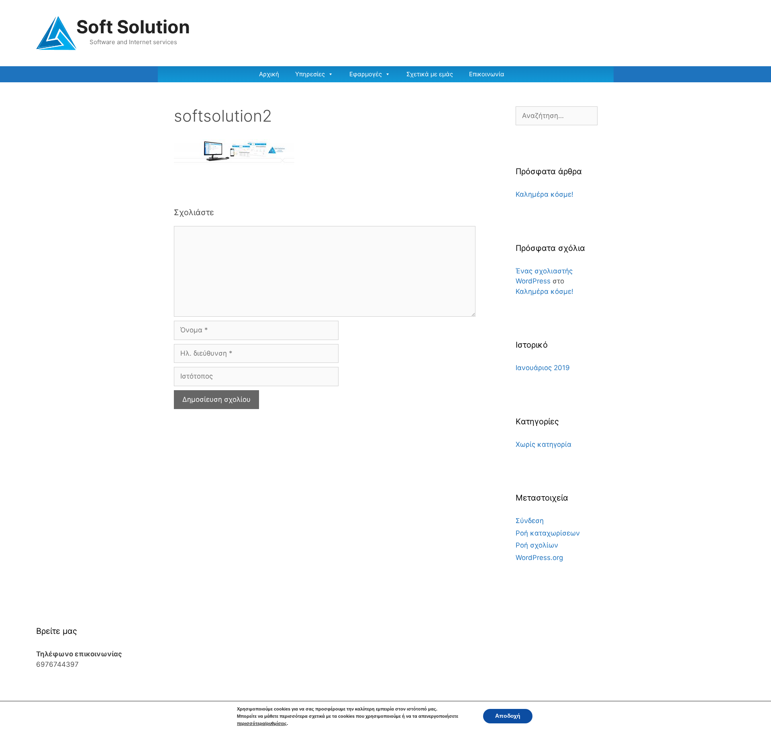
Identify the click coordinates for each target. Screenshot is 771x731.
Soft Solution (133, 27)
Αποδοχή (507, 716)
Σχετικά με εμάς (429, 74)
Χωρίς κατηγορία (543, 444)
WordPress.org (539, 558)
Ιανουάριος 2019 (543, 368)
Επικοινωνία (486, 74)
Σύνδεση (530, 521)
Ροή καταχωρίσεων (548, 533)
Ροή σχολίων (537, 545)
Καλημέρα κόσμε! (544, 194)
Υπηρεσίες (310, 74)
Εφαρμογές (365, 74)
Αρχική (269, 74)
